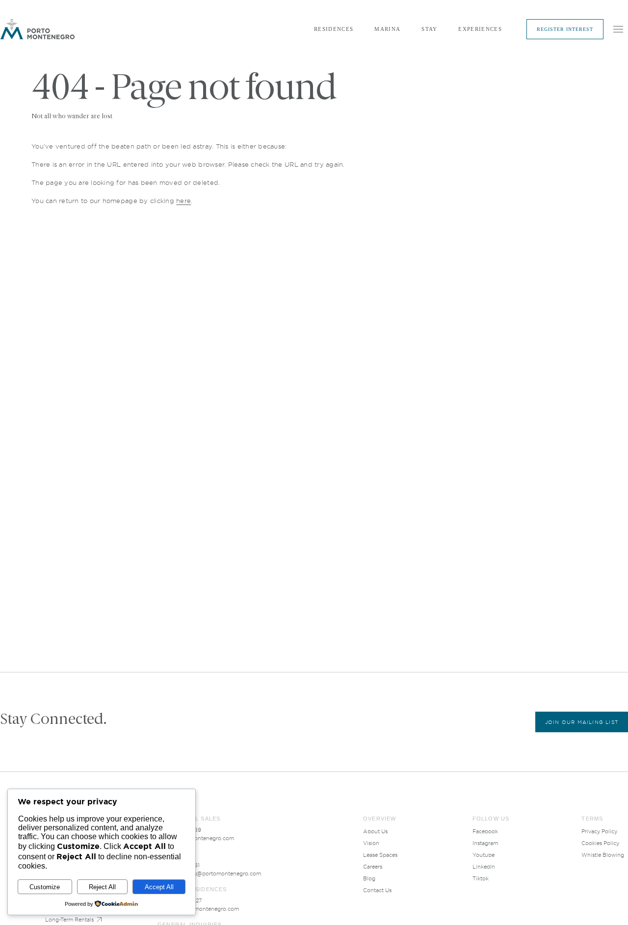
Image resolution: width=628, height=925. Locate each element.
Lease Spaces (380, 854)
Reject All (102, 887)
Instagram (485, 843)
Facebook (485, 831)
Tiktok (480, 878)
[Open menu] (618, 29)
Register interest (565, 29)
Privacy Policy (599, 831)
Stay (429, 29)
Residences (333, 29)
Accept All (159, 887)
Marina (387, 29)
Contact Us (377, 890)
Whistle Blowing (602, 854)
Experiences (480, 29)
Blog (369, 878)
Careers (372, 866)
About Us (375, 831)
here (183, 201)
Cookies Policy (600, 843)
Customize (44, 887)
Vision (371, 843)
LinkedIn (483, 866)
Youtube (483, 854)
